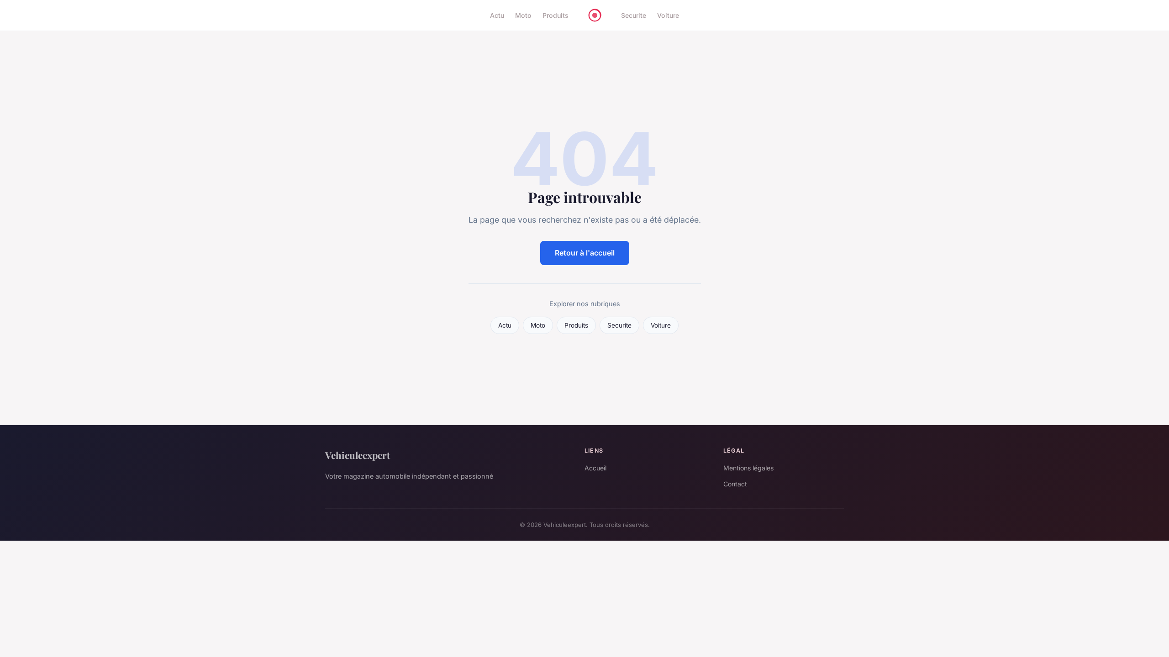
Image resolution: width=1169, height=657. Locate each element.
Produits (555, 15)
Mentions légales (748, 468)
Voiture (668, 15)
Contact (735, 484)
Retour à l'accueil (585, 252)
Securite (633, 15)
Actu (497, 15)
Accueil (595, 468)
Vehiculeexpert (357, 454)
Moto (523, 15)
